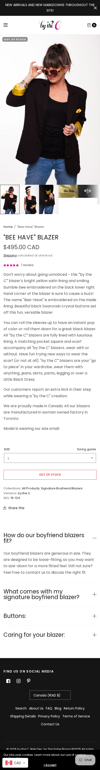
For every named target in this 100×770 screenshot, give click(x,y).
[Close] (95, 8)
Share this (16, 508)
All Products (31, 488)
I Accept (50, 765)
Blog (58, 708)
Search (21, 708)
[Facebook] (8, 681)
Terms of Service (76, 716)
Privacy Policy (49, 716)
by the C (24, 493)
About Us (36, 708)
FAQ (49, 708)
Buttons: (14, 616)
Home (8, 227)
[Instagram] (18, 681)
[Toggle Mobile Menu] (8, 25)
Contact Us (50, 724)
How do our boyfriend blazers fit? (43, 538)
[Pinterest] (28, 681)
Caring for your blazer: (34, 635)
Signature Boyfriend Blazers (62, 488)
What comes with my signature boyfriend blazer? (41, 594)
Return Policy (74, 708)
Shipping (10, 255)
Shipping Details (23, 716)
